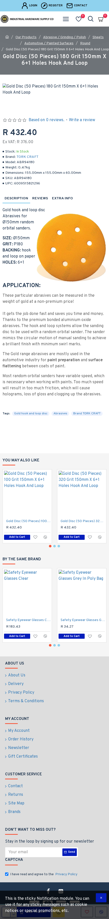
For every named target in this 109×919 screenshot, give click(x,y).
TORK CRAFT (27, 157)
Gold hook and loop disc (30, 414)
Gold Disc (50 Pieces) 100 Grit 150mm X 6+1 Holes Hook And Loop (28, 521)
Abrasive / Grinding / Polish (64, 37)
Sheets (98, 37)
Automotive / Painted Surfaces (49, 43)
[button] (50, 546)
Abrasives (60, 414)
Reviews (40, 198)
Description (16, 198)
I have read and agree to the (43, 874)
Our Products (26, 37)
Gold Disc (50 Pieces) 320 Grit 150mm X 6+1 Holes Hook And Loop (83, 521)
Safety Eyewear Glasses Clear (28, 620)
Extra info (62, 198)
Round (85, 43)
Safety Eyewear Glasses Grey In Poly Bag (83, 620)
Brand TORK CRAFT (87, 414)
